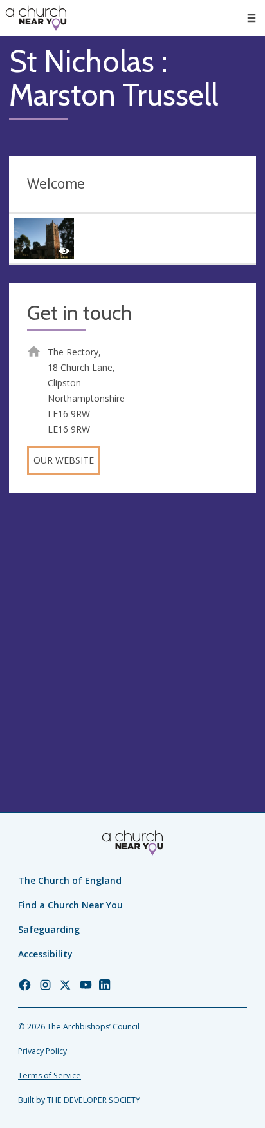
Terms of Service (49, 1075)
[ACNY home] (36, 18)
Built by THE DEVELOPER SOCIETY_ (80, 1100)
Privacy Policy (42, 1051)
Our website (63, 460)
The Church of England (70, 880)
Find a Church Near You (70, 905)
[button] (251, 18)
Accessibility (45, 954)
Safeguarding (49, 929)
